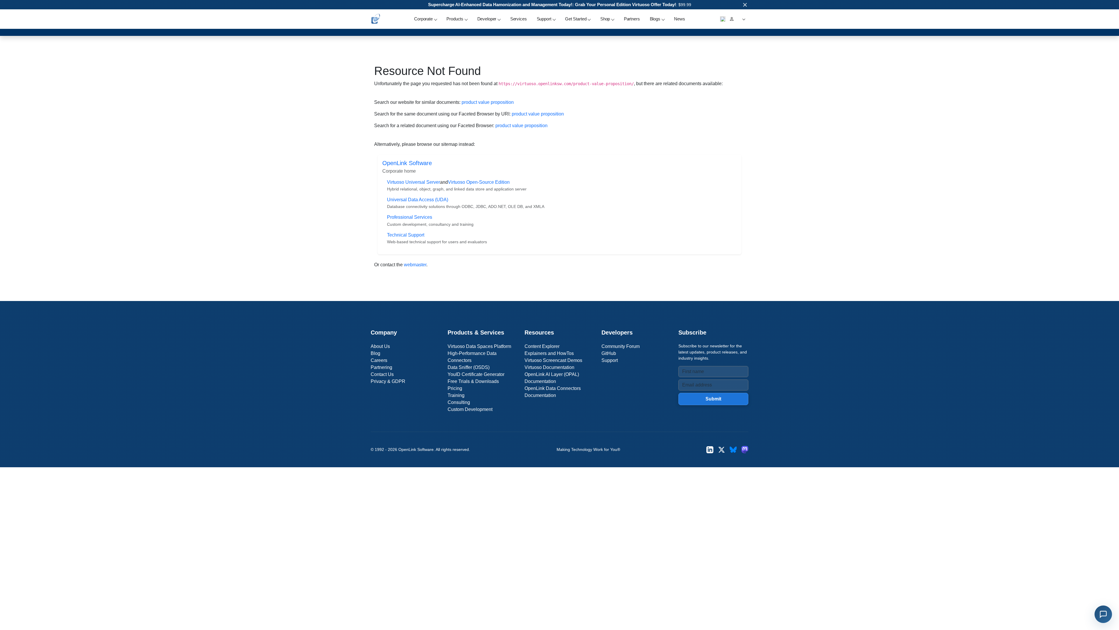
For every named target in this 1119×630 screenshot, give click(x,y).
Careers (379, 360)
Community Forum (620, 346)
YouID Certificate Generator (476, 374)
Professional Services (409, 217)
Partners (632, 18)
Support (609, 360)
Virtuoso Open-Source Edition (479, 182)
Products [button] (454, 18)
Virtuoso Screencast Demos (553, 360)
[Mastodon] (744, 449)
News (679, 18)
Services (518, 18)
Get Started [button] (575, 18)
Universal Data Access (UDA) (417, 199)
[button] (743, 19)
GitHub (608, 353)
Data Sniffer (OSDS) (469, 367)
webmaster (415, 264)
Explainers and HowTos (549, 353)
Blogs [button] (655, 18)
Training (456, 395)
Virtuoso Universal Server (413, 182)
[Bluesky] (733, 449)
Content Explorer (542, 346)
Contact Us (382, 374)
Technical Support (405, 234)
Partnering (381, 367)
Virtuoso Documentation (549, 367)
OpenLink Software (407, 163)
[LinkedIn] (709, 449)
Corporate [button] (423, 18)
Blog (375, 353)
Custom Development (470, 409)
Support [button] (544, 18)
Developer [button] (487, 18)
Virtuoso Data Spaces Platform (479, 346)
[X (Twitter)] (721, 449)
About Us (380, 346)
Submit (713, 398)
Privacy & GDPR (388, 381)
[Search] (722, 19)
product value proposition (488, 102)
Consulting (459, 402)
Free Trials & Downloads (473, 381)
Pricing (455, 388)
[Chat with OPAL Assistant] (1103, 614)
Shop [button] (605, 18)
